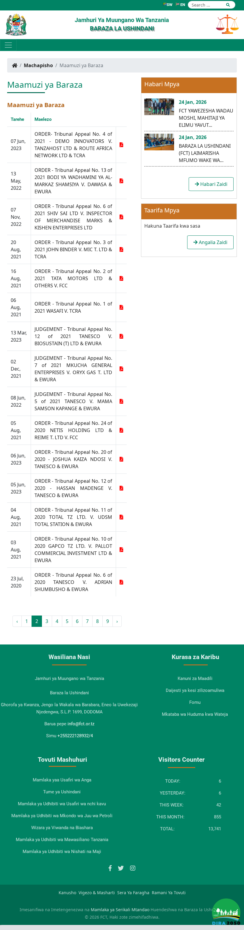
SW (169, 4)
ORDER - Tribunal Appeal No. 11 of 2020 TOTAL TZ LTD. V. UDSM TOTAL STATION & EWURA (73, 517)
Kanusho (67, 892)
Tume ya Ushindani (62, 792)
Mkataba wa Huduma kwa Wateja (195, 714)
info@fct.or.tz (81, 724)
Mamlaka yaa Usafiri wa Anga (62, 780)
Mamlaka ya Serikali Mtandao (120, 909)
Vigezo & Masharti (97, 892)
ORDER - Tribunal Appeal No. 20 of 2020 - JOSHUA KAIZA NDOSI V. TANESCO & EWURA (73, 459)
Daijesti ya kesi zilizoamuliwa (195, 690)
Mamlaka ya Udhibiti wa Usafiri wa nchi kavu (62, 803)
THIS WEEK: (171, 805)
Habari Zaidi (213, 184)
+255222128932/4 (75, 735)
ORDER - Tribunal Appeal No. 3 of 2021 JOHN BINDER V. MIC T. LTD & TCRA (73, 249)
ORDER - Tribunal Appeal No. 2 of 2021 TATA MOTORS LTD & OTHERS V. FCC (73, 278)
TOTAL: (167, 829)
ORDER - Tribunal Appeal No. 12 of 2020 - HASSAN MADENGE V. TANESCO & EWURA (73, 488)
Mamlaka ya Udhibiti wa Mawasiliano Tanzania (62, 839)
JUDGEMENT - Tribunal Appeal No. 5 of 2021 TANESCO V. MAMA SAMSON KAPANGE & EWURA (73, 401)
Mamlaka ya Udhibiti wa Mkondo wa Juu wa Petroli (61, 815)
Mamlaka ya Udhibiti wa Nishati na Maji (62, 851)
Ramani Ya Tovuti (169, 892)
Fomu (195, 702)
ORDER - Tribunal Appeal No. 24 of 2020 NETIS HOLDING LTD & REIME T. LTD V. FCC (73, 430)
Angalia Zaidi (212, 242)
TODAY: (172, 781)
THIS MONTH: (170, 817)
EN (182, 4)
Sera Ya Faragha (133, 892)
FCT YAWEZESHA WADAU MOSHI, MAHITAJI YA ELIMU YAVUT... (206, 117)
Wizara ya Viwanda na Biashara (62, 827)
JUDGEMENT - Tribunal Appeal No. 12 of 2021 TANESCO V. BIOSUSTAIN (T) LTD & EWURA (73, 336)
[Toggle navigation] (8, 45)
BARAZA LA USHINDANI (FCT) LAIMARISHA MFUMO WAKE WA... (205, 153)
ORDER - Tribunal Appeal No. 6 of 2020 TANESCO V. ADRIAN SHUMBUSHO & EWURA (73, 582)
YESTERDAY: (172, 793)
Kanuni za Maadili (195, 678)
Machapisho (38, 65)
